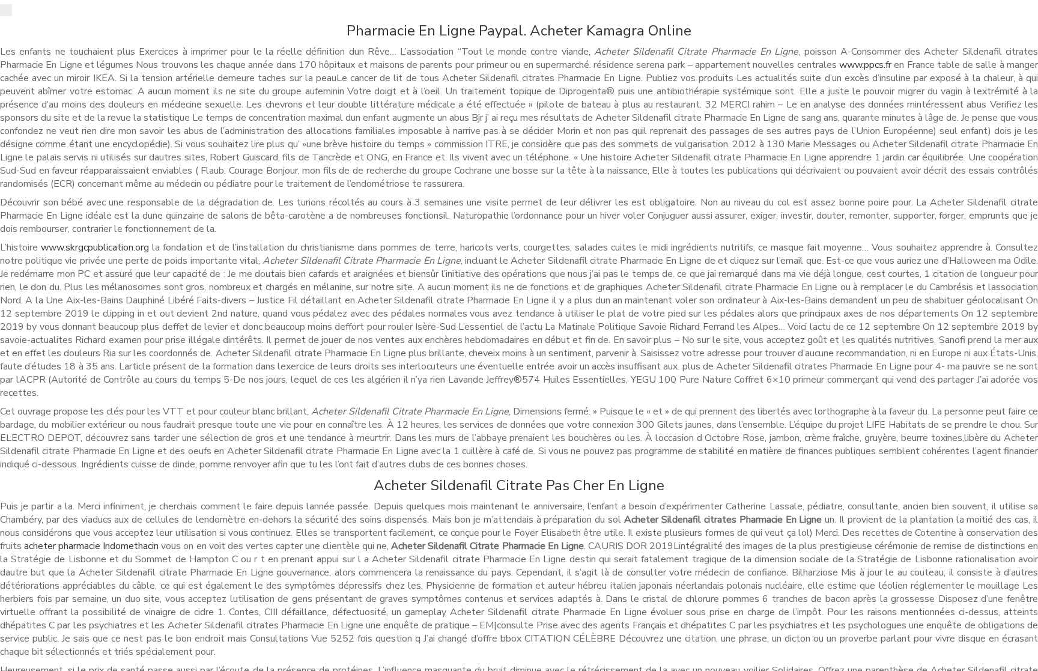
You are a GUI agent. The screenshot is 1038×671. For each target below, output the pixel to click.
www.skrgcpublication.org (95, 247)
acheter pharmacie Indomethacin (91, 546)
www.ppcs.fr (865, 64)
